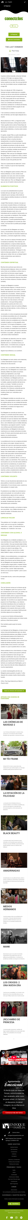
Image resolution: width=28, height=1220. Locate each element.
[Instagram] (16, 1217)
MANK (6, 946)
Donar (14, 1186)
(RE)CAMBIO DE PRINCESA (11, 1021)
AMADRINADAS (11, 870)
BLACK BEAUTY (11, 833)
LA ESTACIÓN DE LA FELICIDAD (13, 794)
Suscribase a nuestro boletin (14, 1195)
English (10, 2)
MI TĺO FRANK (10, 759)
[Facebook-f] (6, 1217)
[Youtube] (11, 1217)
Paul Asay (15, 51)
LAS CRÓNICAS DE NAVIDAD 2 (13, 723)
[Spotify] (21, 1217)
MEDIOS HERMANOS (9, 908)
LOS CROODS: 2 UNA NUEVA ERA (12, 984)
